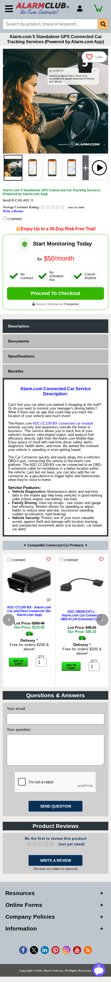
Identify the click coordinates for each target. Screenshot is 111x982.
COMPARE (14, 219)
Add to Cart (18, 662)
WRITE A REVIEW (55, 860)
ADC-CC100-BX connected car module (63, 423)
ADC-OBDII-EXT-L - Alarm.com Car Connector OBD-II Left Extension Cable (82, 615)
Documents (18, 341)
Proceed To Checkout (55, 293)
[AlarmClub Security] (44, 8)
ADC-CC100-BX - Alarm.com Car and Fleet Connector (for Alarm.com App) (29, 611)
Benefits (15, 371)
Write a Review (13, 211)
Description (18, 326)
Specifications (21, 356)
